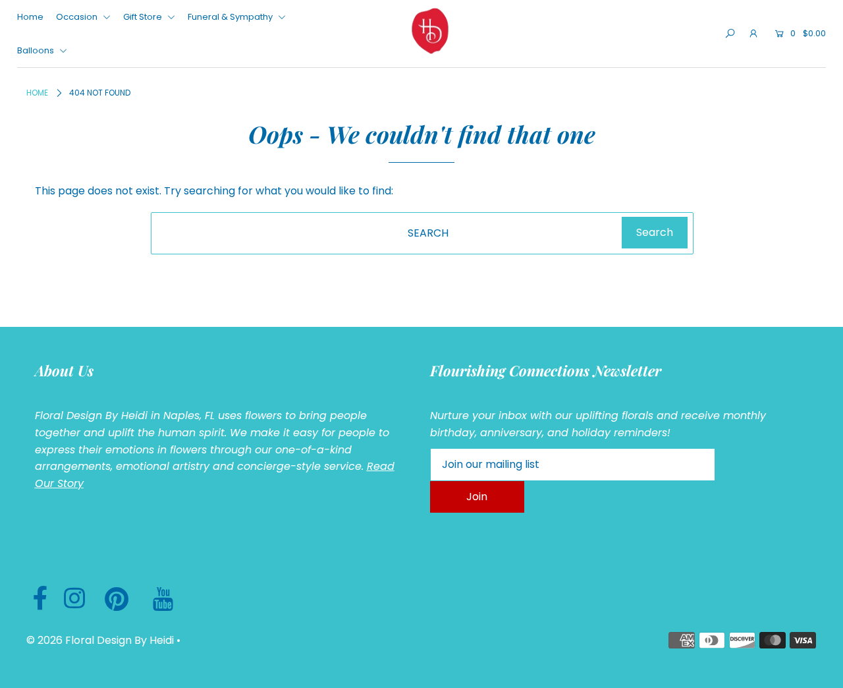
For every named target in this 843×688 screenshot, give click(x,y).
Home (30, 17)
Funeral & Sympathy (231, 17)
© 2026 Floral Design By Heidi (100, 640)
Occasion (77, 17)
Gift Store (143, 17)
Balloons (36, 50)
